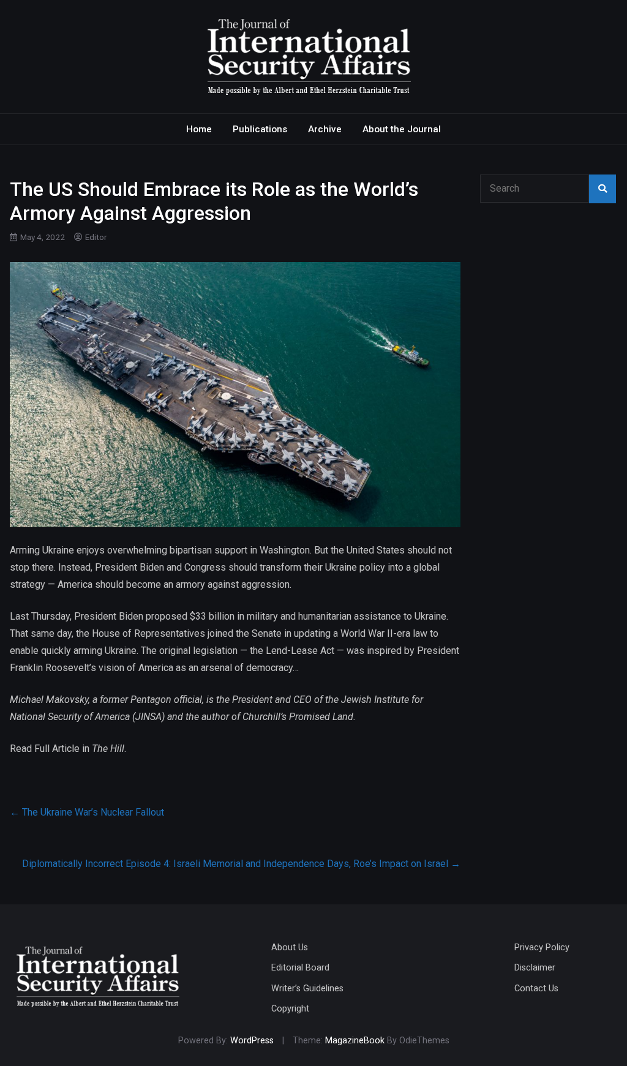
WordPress (252, 1040)
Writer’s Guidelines (307, 988)
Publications (260, 129)
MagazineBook (355, 1040)
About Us (289, 947)
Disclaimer (534, 968)
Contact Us (536, 988)
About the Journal (401, 129)
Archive (325, 129)
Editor (96, 237)
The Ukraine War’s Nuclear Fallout (87, 812)
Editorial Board (300, 968)
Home (199, 129)
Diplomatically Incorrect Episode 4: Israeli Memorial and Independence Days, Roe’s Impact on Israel (241, 863)
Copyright (290, 1009)
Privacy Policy (541, 947)
